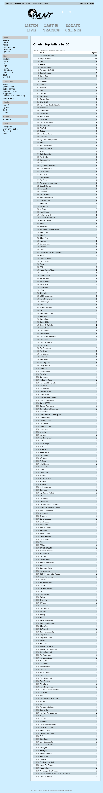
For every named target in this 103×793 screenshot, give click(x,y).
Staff (5, 75)
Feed (5, 133)
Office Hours (8, 70)
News (5, 45)
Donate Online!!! (73, 27)
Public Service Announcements (10, 90)
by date (6, 108)
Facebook (7, 131)
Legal (5, 66)
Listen (5, 68)
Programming (9, 47)
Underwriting (8, 98)
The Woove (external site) (14, 96)
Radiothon (7, 49)
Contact (6, 59)
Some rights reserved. (56, 790)
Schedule (7, 119)
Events (6, 40)
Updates (6, 52)
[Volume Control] (70, 12)
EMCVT (5, 61)
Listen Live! (31, 27)
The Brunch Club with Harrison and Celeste (49, 50)
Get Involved (8, 87)
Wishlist (6, 77)
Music (5, 43)
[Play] (63, 12)
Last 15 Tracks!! (51, 27)
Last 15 (6, 105)
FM (4, 63)
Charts (5, 112)
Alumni (6, 84)
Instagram (7, 127)
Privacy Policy (67, 790)
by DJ (5, 110)
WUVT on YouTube (10, 129)
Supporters (7, 93)
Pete (92, 3)
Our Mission (8, 73)
